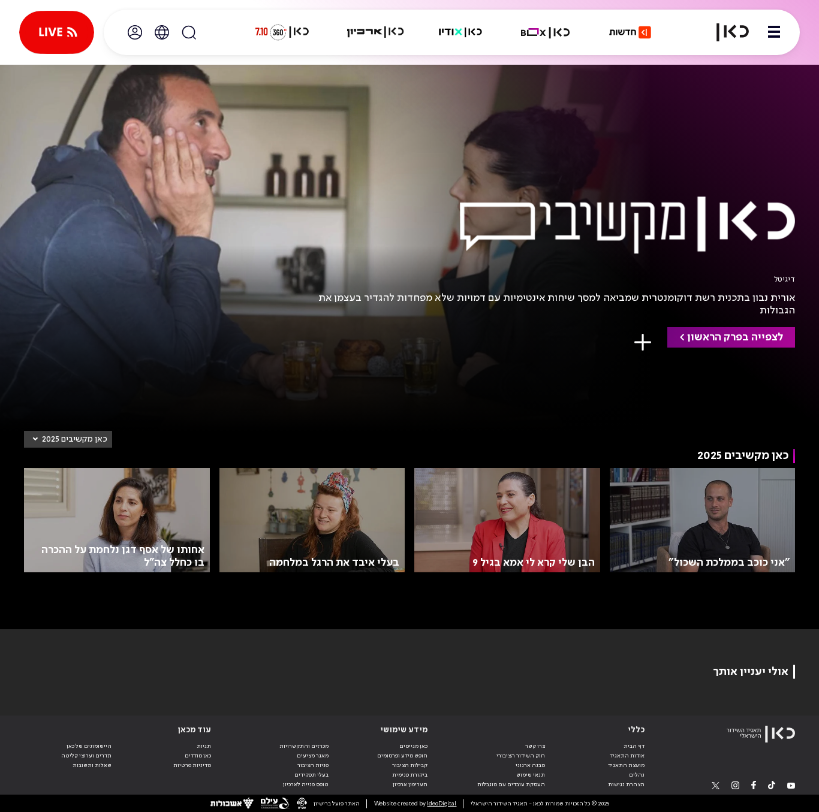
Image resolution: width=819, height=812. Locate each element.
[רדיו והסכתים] (460, 32)
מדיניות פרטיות (192, 765)
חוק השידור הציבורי (520, 756)
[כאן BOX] (545, 32)
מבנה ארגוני (530, 765)
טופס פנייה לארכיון (306, 784)
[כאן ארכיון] (375, 32)
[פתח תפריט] (774, 32)
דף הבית (634, 746)
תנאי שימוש (530, 775)
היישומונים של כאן (89, 746)
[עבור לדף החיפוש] (189, 32)
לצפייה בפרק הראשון (735, 337)
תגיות (204, 746)
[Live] (56, 32)
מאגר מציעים (313, 756)
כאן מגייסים (413, 746)
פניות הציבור (313, 765)
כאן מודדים (198, 756)
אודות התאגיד (627, 756)
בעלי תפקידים (311, 775)
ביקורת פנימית (409, 775)
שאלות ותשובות (92, 765)
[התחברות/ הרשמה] (135, 32)
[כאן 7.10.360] (281, 32)
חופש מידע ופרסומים (402, 756)
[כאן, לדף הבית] (725, 32)
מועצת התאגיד (626, 765)
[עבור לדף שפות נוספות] (162, 32)
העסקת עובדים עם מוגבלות (511, 784)
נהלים (637, 775)
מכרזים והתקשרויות (304, 746)
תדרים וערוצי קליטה (86, 756)
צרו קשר (535, 746)
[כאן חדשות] (630, 32)
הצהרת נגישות (626, 784)
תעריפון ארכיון (410, 784)
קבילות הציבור (409, 765)
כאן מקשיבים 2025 (74, 439)
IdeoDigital (441, 804)
